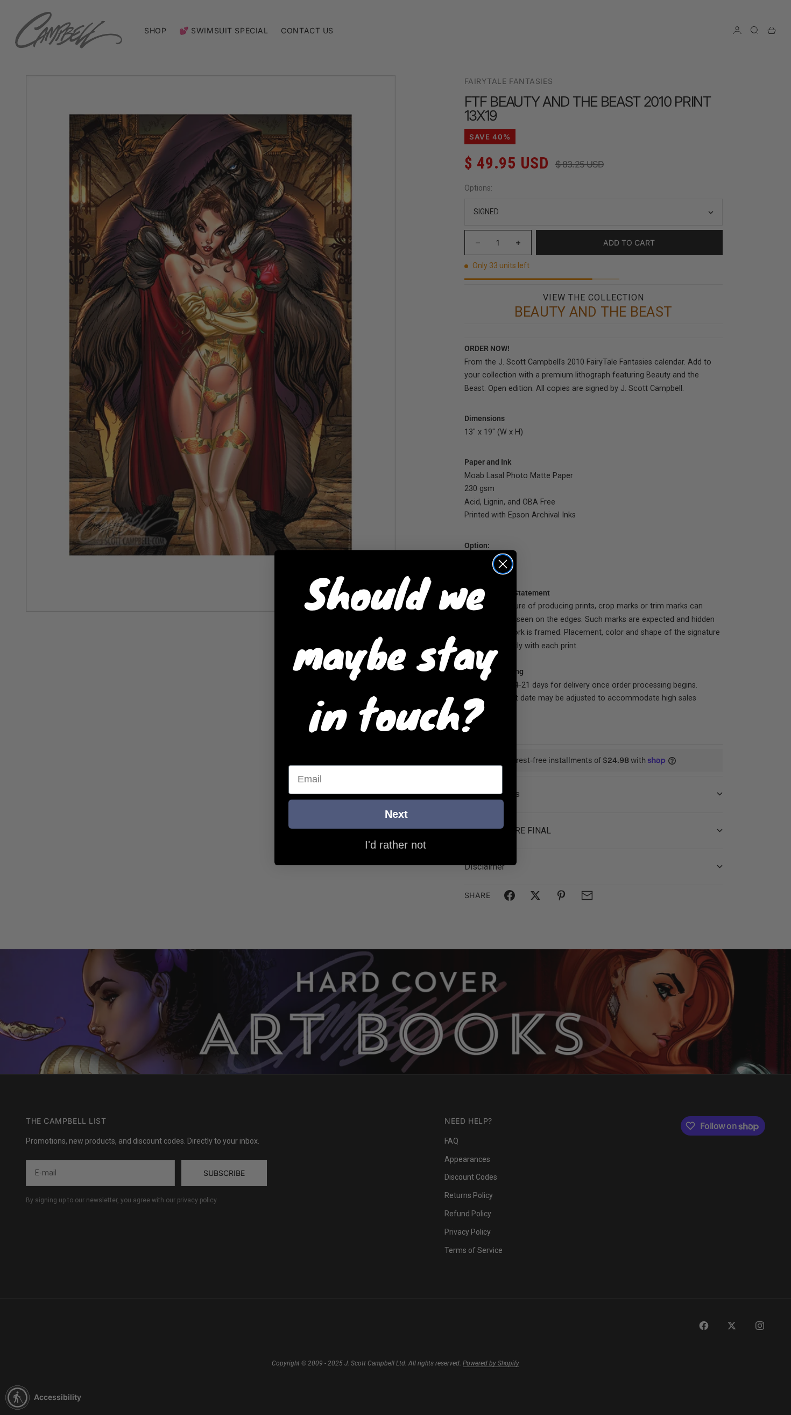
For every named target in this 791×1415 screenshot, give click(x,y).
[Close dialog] (502, 564)
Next (396, 814)
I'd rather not (395, 844)
